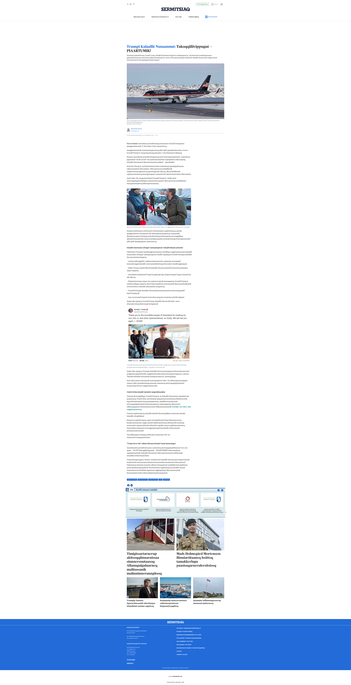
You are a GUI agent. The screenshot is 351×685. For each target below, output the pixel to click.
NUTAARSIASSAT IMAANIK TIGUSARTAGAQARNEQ (191, 648)
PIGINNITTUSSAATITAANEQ (184, 631)
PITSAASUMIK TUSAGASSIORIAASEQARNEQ (189, 638)
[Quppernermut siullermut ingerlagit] (175, 9)
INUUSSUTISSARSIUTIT (160, 17)
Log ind (216, 4)
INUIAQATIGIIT (139, 17)
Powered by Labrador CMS (175, 682)
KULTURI (179, 17)
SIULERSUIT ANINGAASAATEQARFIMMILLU (189, 628)
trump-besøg (153, 479)
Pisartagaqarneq (202, 4)
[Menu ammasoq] (221, 4)
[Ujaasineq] (134, 4)
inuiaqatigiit (142, 479)
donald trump (132, 479)
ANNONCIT (130, 663)
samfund (166, 479)
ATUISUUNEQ (131, 660)
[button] (218, 490)
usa (160, 479)
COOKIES (179, 651)
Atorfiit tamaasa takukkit (146, 489)
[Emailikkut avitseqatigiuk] (131, 485)
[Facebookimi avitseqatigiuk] (128, 485)
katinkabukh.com (177, 676)
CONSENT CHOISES (182, 654)
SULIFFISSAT (212, 17)
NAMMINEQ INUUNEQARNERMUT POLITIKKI (189, 634)
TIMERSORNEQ (193, 17)
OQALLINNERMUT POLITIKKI (185, 641)
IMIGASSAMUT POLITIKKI (184, 644)
